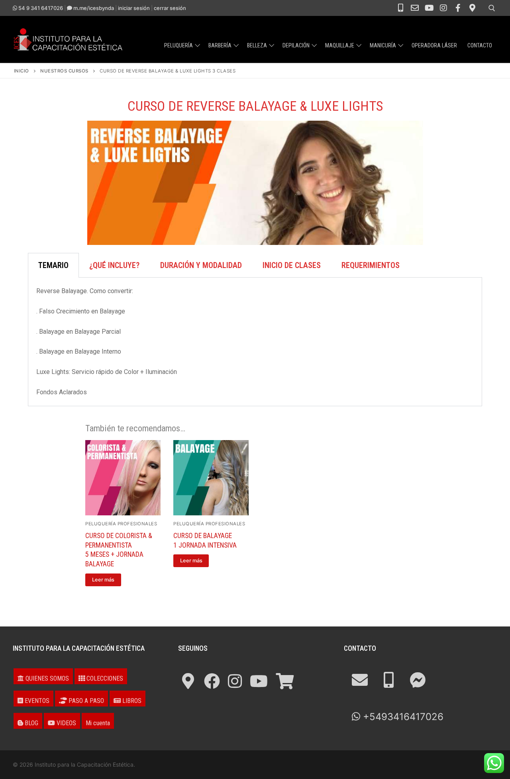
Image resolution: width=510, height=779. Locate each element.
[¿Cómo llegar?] (472, 8)
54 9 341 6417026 (40, 8)
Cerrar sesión (170, 8)
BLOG (30, 723)
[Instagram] (443, 8)
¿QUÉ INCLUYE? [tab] (114, 265)
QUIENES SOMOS (46, 678)
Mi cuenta (98, 723)
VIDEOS (65, 723)
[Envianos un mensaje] (418, 680)
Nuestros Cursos (64, 71)
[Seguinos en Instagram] (235, 681)
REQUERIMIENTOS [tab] (370, 265)
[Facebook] (458, 8)
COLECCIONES (104, 678)
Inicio (21, 71)
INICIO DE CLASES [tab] (292, 265)
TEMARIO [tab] (53, 265)
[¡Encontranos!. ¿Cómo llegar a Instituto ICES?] (188, 681)
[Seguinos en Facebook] (212, 681)
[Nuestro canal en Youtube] (259, 681)
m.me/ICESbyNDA (93, 8)
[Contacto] (415, 8)
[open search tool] (491, 8)
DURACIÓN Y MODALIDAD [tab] (201, 265)
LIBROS (131, 701)
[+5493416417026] (389, 680)
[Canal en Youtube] (429, 8)
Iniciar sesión (134, 8)
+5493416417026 (401, 716)
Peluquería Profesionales (121, 524)
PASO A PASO (85, 701)
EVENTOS (36, 701)
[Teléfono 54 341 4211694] (400, 8)
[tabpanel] (255, 342)
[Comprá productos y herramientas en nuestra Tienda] (285, 681)
